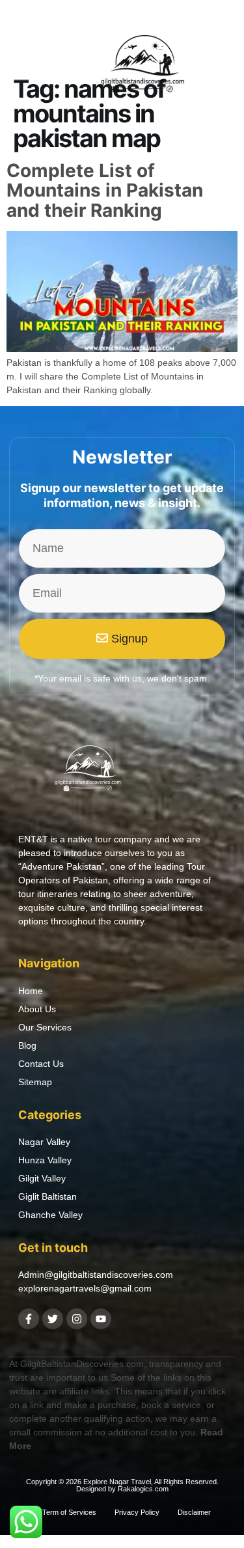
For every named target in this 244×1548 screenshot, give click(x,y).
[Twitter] (52, 1318)
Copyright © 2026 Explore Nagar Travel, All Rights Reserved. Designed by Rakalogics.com (122, 1485)
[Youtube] (100, 1318)
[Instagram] (76, 1318)
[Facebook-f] (28, 1318)
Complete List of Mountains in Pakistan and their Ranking (105, 190)
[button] (24, 67)
